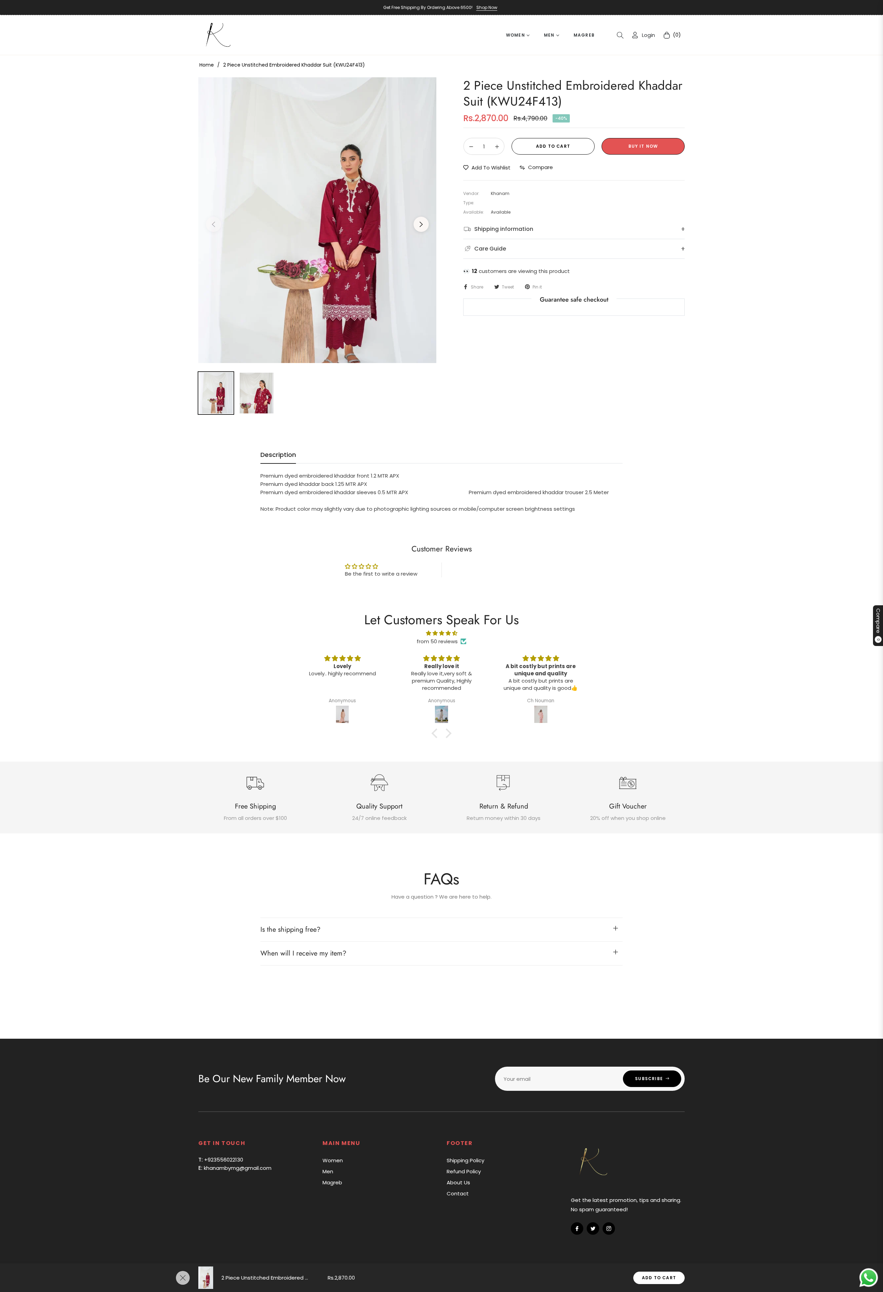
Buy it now (643, 146)
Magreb (332, 1182)
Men (328, 1171)
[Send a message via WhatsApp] (869, 1278)
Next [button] (421, 224)
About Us (458, 1182)
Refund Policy (464, 1171)
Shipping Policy (465, 1160)
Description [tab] (278, 455)
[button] (620, 35)
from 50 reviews (437, 641)
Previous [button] (213, 224)
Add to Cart (659, 1278)
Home (206, 64)
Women (333, 1160)
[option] (317, 220)
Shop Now (486, 7)
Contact (458, 1193)
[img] (441, 633)
